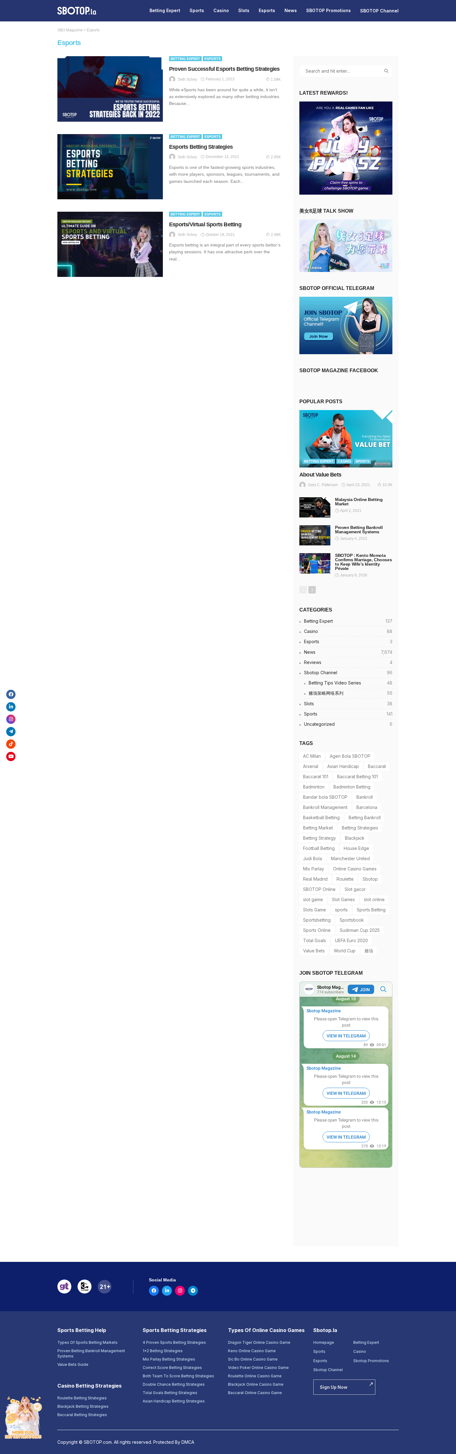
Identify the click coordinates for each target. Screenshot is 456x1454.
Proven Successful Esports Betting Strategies (224, 69)
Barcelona (366, 807)
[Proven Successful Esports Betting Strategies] (110, 88)
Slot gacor (355, 889)
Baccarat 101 (315, 776)
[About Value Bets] (345, 438)
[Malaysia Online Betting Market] (314, 507)
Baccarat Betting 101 (357, 776)
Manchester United (350, 858)
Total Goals (314, 940)
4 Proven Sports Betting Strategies (174, 1342)
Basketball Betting (321, 817)
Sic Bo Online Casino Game (253, 1359)
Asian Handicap (343, 766)
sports (341, 909)
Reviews (348, 662)
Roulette (345, 879)
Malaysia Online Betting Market (358, 501)
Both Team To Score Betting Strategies (178, 1376)
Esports (267, 10)
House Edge (356, 848)
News (290, 10)
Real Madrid (315, 879)
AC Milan (312, 756)
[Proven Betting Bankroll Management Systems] (314, 535)
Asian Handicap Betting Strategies (174, 1401)
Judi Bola (312, 858)
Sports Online (317, 930)
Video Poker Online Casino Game (258, 1367)
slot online (374, 899)
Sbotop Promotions (371, 1360)
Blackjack (354, 838)
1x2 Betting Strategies (163, 1350)
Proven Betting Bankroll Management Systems (358, 529)
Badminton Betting (351, 786)
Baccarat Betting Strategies (82, 1414)
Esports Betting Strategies (201, 147)
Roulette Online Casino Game (255, 1376)
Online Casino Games (355, 868)
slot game (313, 899)
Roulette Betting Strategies (82, 1398)
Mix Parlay (313, 868)
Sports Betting (371, 909)
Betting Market (318, 827)
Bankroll (364, 797)
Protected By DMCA (173, 1442)
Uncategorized (348, 724)
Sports (197, 10)
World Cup (344, 950)
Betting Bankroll (365, 817)
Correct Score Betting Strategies (172, 1367)
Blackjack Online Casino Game (256, 1384)
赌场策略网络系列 (350, 693)
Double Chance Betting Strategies (174, 1384)
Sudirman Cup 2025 (360, 930)
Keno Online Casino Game (252, 1350)
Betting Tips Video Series (350, 682)
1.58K (276, 79)
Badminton (313, 786)
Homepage (323, 1342)
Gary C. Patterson (323, 485)
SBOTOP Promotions (328, 10)
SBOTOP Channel (379, 10)
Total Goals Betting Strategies (170, 1392)
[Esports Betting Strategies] (110, 166)
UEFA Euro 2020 (351, 940)
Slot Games (343, 899)
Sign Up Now (333, 1387)
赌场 (368, 950)
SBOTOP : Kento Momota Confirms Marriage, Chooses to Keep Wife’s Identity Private (363, 562)
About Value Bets (320, 475)
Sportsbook (352, 920)
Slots (243, 10)
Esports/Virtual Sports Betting (205, 224)
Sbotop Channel (348, 672)
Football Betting (319, 848)
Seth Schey (187, 79)
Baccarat (377, 766)
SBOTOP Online (319, 889)
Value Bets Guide (72, 1364)
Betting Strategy (319, 838)
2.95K (276, 157)
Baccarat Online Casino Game (255, 1392)
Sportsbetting (317, 920)
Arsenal (310, 766)
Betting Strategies (360, 827)
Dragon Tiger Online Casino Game (259, 1342)
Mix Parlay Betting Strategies (169, 1359)
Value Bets (314, 950)
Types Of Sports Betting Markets (87, 1342)
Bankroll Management (325, 807)
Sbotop (370, 879)
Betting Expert (165, 10)
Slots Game (314, 909)
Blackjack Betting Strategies (83, 1406)
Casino (221, 10)
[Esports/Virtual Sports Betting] (110, 244)
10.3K (387, 485)
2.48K (276, 235)
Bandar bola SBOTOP (325, 797)
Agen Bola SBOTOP (350, 756)
